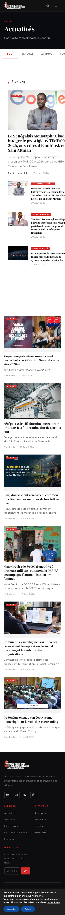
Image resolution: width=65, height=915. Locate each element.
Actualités (10, 813)
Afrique (46, 53)
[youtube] (16, 795)
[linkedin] (7, 795)
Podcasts (40, 819)
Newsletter (41, 832)
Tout (10, 53)
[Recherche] (47, 5)
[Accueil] (14, 5)
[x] (25, 795)
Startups (9, 819)
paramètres (53, 902)
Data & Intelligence (15, 832)
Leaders (9, 839)
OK (25, 870)
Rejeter (28, 909)
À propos (40, 813)
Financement (12, 826)
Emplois (39, 826)
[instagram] (33, 795)
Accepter (11, 909)
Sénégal (28, 53)
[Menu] (56, 6)
